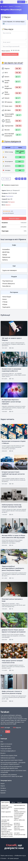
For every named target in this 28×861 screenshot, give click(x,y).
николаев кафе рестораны (5, 820)
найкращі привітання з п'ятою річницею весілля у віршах (19, 813)
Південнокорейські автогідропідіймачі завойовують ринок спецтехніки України (13, 568)
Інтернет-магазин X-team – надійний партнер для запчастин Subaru (13, 474)
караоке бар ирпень (19, 829)
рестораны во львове (7, 836)
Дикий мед (5, 252)
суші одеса (17, 833)
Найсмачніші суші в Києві (8, 758)
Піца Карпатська (7, 281)
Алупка (2, 783)
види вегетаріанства (19, 805)
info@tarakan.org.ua (20, 855)
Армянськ (3, 790)
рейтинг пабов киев (19, 820)
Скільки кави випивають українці (6, 806)
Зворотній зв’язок (6, 746)
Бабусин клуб (4, 808)
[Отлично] (19, 50)
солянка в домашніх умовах (19, 809)
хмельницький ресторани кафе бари (6, 824)
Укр (8, 731)
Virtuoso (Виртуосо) (8, 283)
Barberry (5, 260)
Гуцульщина (6, 307)
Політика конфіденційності (8, 751)
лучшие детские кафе (19, 834)
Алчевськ (3, 788)
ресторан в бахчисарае (17, 824)
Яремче (8, 205)
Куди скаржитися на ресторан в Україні (12, 760)
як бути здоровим (6, 811)
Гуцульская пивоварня (9, 270)
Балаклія (3, 793)
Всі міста (3, 753)
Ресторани (11, 202)
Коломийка (6, 249)
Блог (2, 741)
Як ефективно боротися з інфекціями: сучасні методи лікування (11, 402)
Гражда (4, 254)
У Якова (4, 302)
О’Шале (4, 304)
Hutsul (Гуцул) (6, 296)
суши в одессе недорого (17, 817)
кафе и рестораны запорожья (6, 827)
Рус (3, 731)
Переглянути (9, 196)
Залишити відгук (14, 218)
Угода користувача (6, 748)
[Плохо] (13, 50)
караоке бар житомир (7, 816)
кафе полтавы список (6, 833)
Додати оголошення (6, 744)
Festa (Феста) (6, 286)
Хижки (4, 299)
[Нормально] (15, 50)
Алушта (3, 786)
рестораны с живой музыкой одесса (6, 830)
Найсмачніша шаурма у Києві (9, 755)
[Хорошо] (17, 50)
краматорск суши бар (6, 834)
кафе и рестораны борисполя (18, 827)
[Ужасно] (11, 50)
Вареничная (6, 257)
